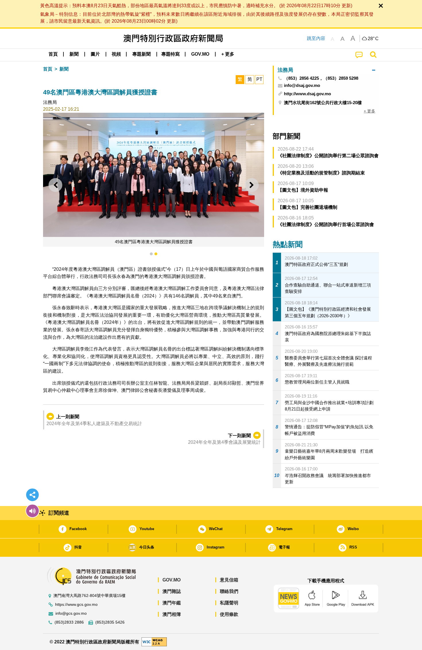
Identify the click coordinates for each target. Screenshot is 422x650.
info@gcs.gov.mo (71, 613)
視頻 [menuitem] (116, 54)
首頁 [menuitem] (53, 54)
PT (259, 79)
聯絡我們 (229, 591)
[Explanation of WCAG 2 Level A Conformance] (154, 641)
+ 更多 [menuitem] (369, 111)
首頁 (47, 69)
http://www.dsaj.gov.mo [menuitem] (307, 93)
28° (373, 38)
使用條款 (229, 614)
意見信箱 (229, 579)
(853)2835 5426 (110, 622)
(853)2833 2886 (69, 622)
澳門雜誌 (171, 591)
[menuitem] (74, 54)
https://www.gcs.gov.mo (76, 604)
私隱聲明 (229, 602)
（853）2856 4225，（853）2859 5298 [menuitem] (321, 78)
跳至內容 (316, 38)
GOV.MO (171, 579)
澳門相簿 (171, 614)
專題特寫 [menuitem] (170, 54)
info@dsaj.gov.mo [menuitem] (302, 85)
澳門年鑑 (171, 602)
